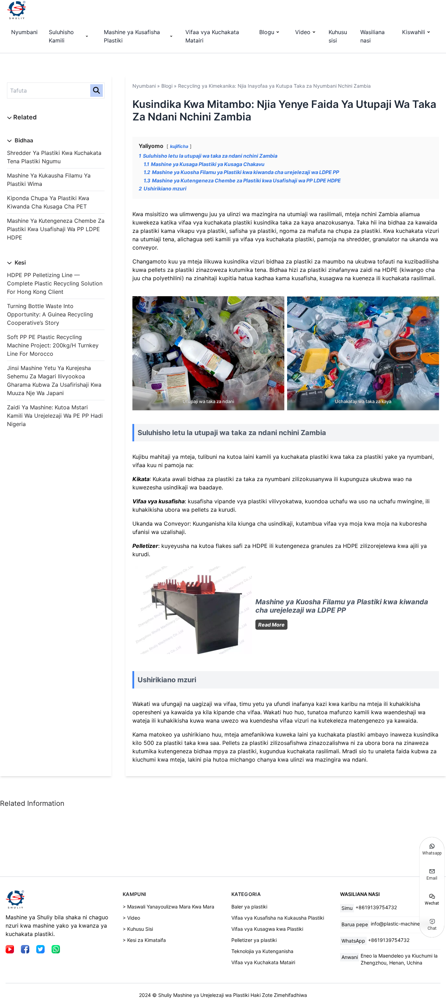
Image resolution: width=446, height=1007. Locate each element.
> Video (131, 918)
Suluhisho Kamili (61, 36)
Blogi (166, 86)
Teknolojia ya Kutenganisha (262, 951)
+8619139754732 (376, 907)
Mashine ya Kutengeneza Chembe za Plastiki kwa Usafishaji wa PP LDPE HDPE (56, 229)
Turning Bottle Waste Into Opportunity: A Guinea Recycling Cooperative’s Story (50, 314)
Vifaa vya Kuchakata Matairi (212, 36)
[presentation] (193, 610)
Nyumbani (24, 32)
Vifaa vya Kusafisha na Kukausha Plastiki (277, 918)
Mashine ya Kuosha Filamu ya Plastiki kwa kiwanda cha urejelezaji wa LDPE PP (341, 606)
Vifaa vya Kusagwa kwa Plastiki (267, 929)
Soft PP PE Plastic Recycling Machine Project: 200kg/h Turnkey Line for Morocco (53, 345)
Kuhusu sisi (338, 36)
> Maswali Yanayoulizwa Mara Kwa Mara (168, 907)
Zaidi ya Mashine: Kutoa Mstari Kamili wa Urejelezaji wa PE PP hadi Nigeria (55, 415)
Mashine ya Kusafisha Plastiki (132, 36)
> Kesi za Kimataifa (144, 940)
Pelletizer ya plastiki (254, 940)
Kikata (140, 478)
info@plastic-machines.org (401, 924)
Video (302, 32)
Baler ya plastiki (249, 907)
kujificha (179, 146)
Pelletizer (145, 545)
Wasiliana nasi (372, 36)
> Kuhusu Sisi (138, 929)
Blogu (266, 32)
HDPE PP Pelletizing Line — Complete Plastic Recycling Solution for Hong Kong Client (54, 283)
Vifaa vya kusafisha (158, 501)
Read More (272, 625)
